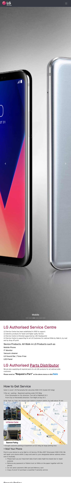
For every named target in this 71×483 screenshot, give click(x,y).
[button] (5, 164)
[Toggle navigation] (66, 3)
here (55, 374)
